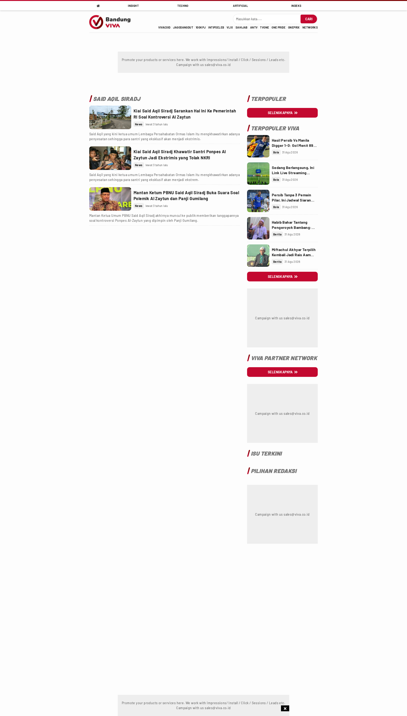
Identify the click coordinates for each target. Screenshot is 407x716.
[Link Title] (110, 117)
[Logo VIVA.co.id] (112, 21)
